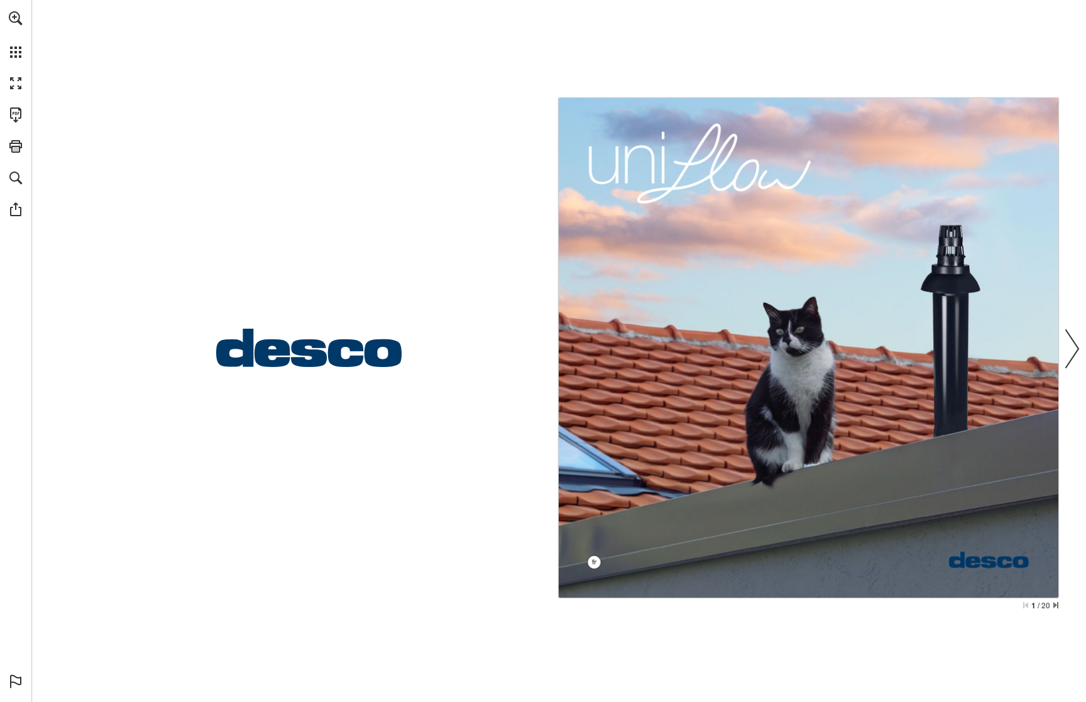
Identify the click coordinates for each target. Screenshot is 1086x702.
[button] (15, 18)
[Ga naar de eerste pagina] (1025, 605)
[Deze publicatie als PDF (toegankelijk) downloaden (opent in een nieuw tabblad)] (15, 115)
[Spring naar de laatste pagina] (1055, 605)
